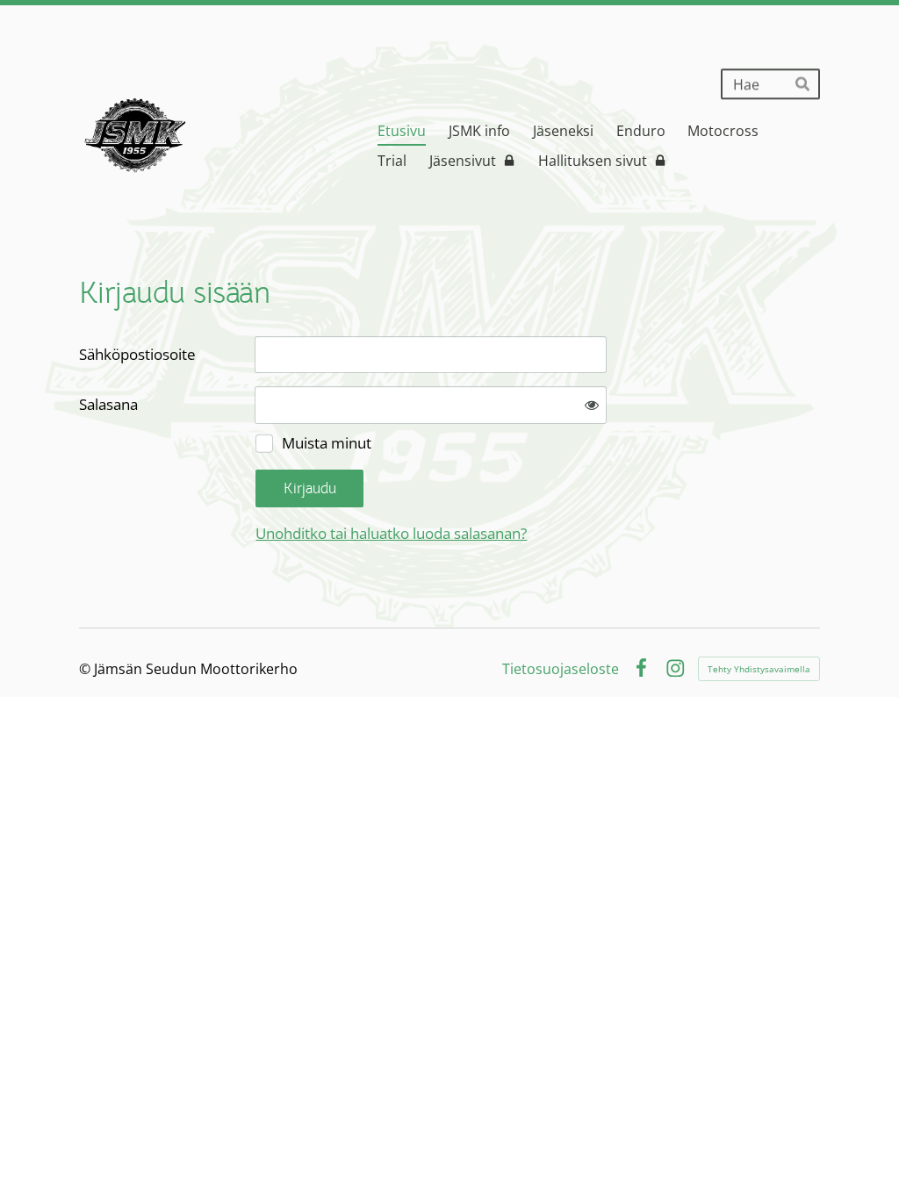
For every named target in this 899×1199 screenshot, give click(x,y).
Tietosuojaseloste (560, 669)
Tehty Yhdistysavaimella (759, 669)
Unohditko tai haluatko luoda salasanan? (391, 533)
